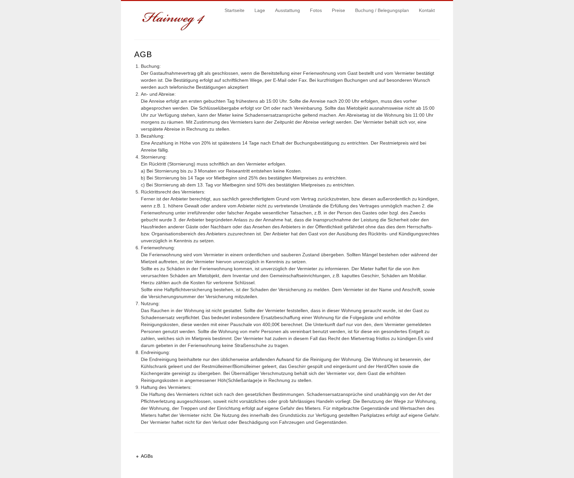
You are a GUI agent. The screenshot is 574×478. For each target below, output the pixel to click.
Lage (259, 10)
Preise (338, 10)
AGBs (147, 456)
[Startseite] (175, 29)
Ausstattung (287, 10)
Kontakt (427, 10)
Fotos (316, 10)
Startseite (234, 10)
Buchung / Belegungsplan (382, 10)
